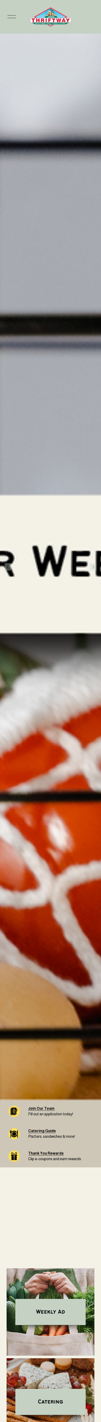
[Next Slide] (93, 567)
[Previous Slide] (8, 567)
